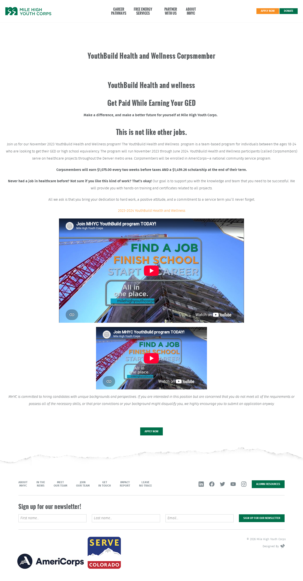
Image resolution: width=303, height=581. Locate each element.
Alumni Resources (268, 484)
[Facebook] (211, 484)
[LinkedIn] (201, 484)
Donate (288, 11)
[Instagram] (243, 484)
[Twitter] (222, 484)
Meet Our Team (60, 484)
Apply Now (268, 11)
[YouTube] (233, 484)
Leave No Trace (145, 484)
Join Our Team (83, 484)
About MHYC (23, 484)
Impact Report (125, 484)
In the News (40, 484)
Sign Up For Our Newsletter (261, 518)
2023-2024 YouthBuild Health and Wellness (151, 211)
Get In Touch (104, 484)
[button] (116, 11)
